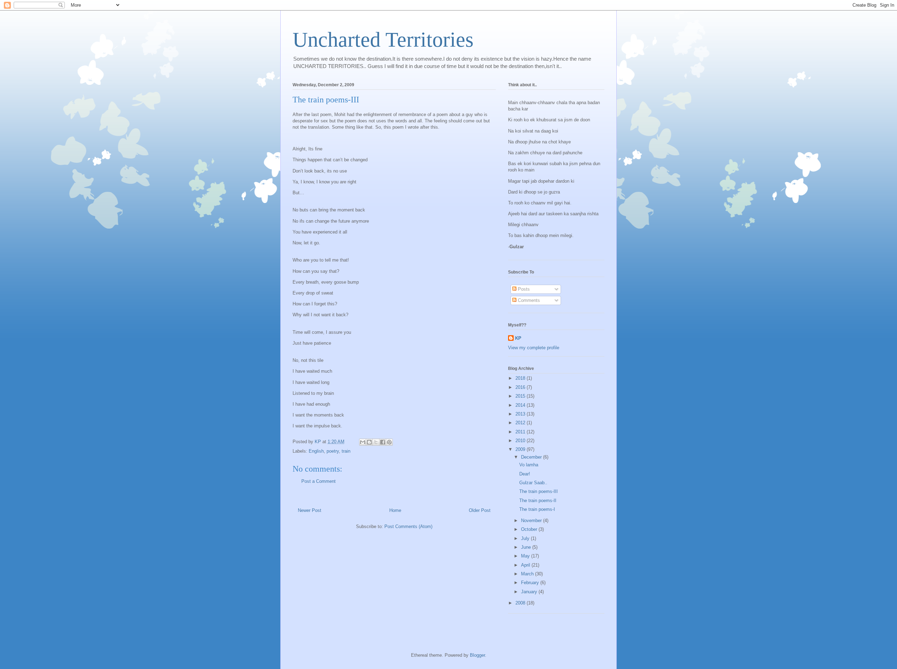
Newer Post (309, 510)
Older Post (480, 510)
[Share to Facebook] (382, 442)
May (526, 556)
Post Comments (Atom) (408, 526)
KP (518, 338)
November (532, 520)
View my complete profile (533, 347)
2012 (521, 422)
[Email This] (362, 442)
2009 (521, 449)
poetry (333, 451)
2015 (521, 396)
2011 (521, 431)
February (530, 582)
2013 (521, 414)
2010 (521, 440)
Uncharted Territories (383, 39)
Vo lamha (528, 464)
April (526, 565)
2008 (521, 603)
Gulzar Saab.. (533, 482)
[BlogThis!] (369, 442)
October (530, 529)
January (530, 591)
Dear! (524, 474)
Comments (528, 300)
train (346, 451)
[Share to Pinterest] (389, 442)
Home (395, 510)
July (526, 538)
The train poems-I (537, 509)
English (316, 451)
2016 (521, 387)
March (528, 573)
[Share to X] (375, 442)
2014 (521, 405)
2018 (521, 378)
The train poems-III (538, 491)
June (526, 547)
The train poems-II (537, 500)
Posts (523, 289)
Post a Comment (318, 481)
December (532, 457)
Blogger (477, 655)
